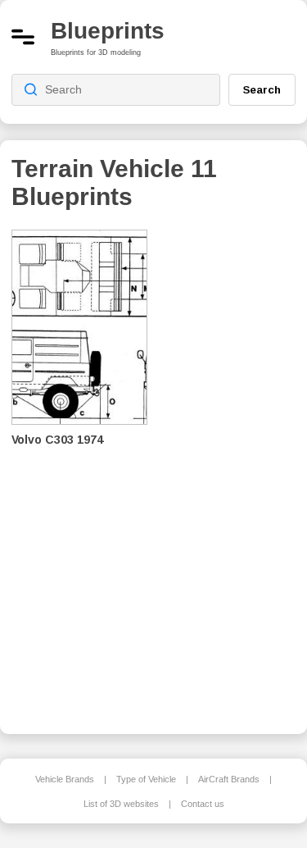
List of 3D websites (121, 804)
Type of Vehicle (146, 779)
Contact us (202, 804)
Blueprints (108, 30)
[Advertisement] (233, 471)
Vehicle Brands (64, 779)
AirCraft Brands (229, 779)
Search (262, 89)
